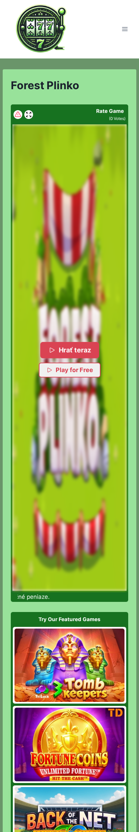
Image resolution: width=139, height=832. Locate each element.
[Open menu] (124, 29)
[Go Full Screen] (28, 114)
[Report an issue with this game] (17, 114)
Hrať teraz (75, 350)
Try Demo (69, 665)
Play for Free (74, 369)
